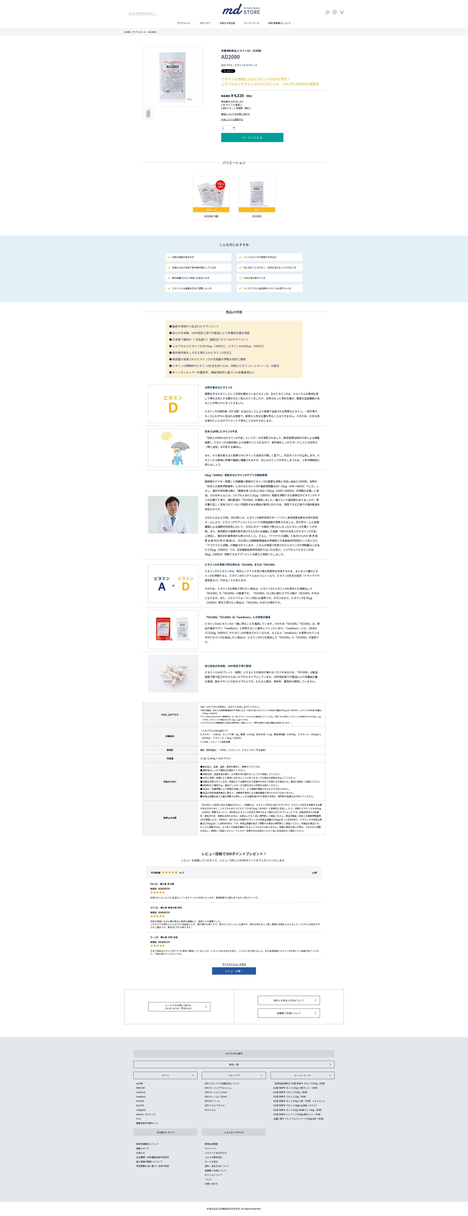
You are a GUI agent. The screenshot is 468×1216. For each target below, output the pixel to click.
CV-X (138, 1118)
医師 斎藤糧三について (279, 22)
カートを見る (211, 1161)
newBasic (141, 1096)
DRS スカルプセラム (215, 1105)
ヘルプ (208, 1179)
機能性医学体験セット (147, 1123)
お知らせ (140, 1152)
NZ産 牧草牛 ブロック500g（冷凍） (291, 1092)
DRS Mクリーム (212, 1100)
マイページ (210, 1148)
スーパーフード (251, 22)
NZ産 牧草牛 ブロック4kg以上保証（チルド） (295, 1105)
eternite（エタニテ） (146, 1114)
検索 (125, 13)
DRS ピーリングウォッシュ (218, 1087)
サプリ (165, 1075)
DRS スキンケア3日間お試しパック (222, 1083)
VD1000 (140, 1100)
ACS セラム (210, 1109)
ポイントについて (213, 1174)
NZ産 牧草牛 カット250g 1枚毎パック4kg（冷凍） (298, 1109)
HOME (127, 31)
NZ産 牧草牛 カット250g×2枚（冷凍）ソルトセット (299, 1100)
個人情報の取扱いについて (149, 1161)
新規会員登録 (211, 1143)
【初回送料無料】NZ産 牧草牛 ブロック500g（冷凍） (299, 1083)
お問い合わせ (211, 1183)
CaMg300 (141, 1109)
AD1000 (140, 1105)
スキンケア (204, 22)
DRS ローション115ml (216, 1092)
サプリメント (183, 22)
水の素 (139, 1083)
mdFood (140, 1092)
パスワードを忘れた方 (216, 1152)
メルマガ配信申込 (213, 1157)
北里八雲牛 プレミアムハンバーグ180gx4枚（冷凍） (299, 1118)
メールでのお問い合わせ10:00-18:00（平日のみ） (179, 1007)
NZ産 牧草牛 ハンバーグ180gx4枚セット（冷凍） (297, 1114)
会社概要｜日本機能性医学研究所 (152, 1157)
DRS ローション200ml (216, 1096)
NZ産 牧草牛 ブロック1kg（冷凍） (290, 1096)
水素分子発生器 (227, 22)
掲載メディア (142, 1148)
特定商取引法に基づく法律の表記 (152, 1165)
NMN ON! (140, 1087)
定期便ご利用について (289, 1013)
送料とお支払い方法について (288, 1000)
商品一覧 (234, 1064)
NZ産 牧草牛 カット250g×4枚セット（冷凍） (296, 1087)
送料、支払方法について (217, 1165)
